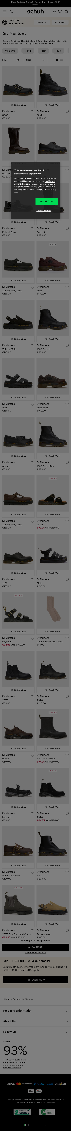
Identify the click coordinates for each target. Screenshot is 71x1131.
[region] (35, 190)
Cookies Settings (43, 211)
